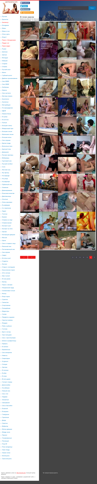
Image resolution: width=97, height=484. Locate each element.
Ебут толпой (6, 276)
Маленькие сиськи (7, 134)
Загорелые (5, 399)
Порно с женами (7, 284)
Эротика (4, 367)
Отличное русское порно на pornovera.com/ (10, 7)
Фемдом (4, 323)
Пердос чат (5, 43)
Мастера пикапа (7, 96)
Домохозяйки (6, 385)
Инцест (4, 37)
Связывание (6, 402)
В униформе (6, 205)
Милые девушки (7, 429)
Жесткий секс (6, 169)
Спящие (4, 364)
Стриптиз (5, 299)
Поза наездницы (7, 447)
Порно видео (6, 46)
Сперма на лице (7, 220)
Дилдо (4, 420)
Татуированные (7, 438)
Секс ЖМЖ (5, 84)
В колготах (5, 119)
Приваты (4, 343)
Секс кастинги (6, 93)
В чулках (4, 116)
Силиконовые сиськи (8, 290)
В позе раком (6, 279)
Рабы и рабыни (7, 326)
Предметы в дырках (8, 317)
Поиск (92, 8)
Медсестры (5, 311)
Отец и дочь (6, 34)
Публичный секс (7, 184)
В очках (4, 376)
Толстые (4, 214)
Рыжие (4, 49)
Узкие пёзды (6, 450)
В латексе (5, 346)
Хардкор (4, 396)
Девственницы (6, 196)
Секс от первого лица (8, 243)
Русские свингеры (7, 155)
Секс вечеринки (7, 352)
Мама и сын (6, 31)
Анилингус (5, 22)
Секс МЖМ (5, 81)
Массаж (4, 237)
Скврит (4, 255)
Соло (3, 167)
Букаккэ (4, 217)
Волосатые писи (7, 146)
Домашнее (5, 152)
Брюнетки (5, 19)
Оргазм (4, 231)
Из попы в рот (6, 258)
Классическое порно (8, 270)
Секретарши (6, 358)
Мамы (4, 28)
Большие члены (7, 125)
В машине (5, 411)
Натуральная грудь (8, 287)
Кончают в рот (6, 226)
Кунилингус (5, 99)
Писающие (5, 441)
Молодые (5, 57)
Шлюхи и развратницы (9, 340)
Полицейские (6, 308)
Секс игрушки (6, 140)
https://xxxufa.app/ (21, 473)
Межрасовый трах (7, 128)
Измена (4, 90)
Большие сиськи (7, 131)
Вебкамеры (5, 158)
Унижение (5, 187)
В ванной (5, 408)
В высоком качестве (8, 193)
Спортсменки (6, 305)
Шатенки (4, 52)
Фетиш (4, 293)
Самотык (5, 423)
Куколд (4, 282)
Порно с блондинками (9, 40)
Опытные (5, 199)
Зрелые (4, 55)
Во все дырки (6, 379)
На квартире (6, 181)
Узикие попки (6, 452)
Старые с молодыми (8, 267)
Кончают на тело (7, 228)
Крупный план (6, 149)
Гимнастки (5, 302)
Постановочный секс (8, 249)
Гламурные (5, 414)
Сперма (4, 66)
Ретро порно (6, 296)
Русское (4, 16)
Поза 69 (4, 444)
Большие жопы (6, 137)
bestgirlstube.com (60, 19)
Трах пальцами (7, 335)
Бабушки (4, 60)
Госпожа (4, 329)
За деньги (5, 361)
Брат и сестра (6, 332)
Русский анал (6, 69)
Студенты (5, 261)
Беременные (6, 349)
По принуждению (7, 108)
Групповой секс (7, 161)
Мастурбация (6, 105)
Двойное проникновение (9, 78)
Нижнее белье (6, 113)
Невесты (4, 355)
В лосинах (5, 370)
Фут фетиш (5, 172)
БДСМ (4, 111)
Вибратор (5, 426)
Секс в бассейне (7, 405)
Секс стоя (5, 394)
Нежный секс (6, 391)
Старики (4, 63)
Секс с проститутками (9, 338)
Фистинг (4, 264)
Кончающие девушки (8, 234)
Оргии (4, 240)
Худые (4, 211)
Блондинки (5, 25)
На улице (5, 178)
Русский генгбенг (7, 164)
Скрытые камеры (7, 320)
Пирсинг (4, 435)
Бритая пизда (6, 143)
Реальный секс (6, 246)
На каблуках (6, 388)
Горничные (5, 417)
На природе (5, 175)
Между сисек (6, 432)
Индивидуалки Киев (25, 20)
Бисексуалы (5, 455)
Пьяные (4, 122)
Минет (4, 72)
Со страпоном (6, 208)
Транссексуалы (7, 458)
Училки (4, 314)
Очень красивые (7, 202)
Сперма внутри (7, 223)
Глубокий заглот (7, 75)
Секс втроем (6, 252)
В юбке (4, 373)
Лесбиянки (5, 87)
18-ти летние (6, 273)
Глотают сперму (7, 382)
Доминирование (7, 190)
